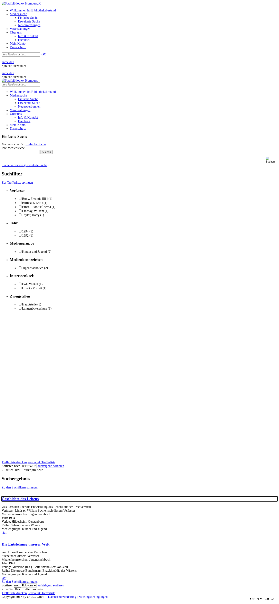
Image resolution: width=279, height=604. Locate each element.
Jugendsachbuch (32, 268)
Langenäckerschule (34, 308)
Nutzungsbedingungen (93, 596)
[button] (271, 160)
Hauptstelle (29, 304)
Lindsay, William (33, 211)
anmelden (8, 62)
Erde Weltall (30, 284)
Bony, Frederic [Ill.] (35, 198)
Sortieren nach (11, 466)
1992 (25, 235)
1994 (25, 231)
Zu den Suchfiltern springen (20, 487)
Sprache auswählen (14, 65)
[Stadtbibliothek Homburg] (20, 3)
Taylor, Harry (31, 215)
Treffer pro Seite (32, 470)
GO (43, 54)
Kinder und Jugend (34, 251)
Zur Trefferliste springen (17, 182)
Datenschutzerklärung (62, 596)
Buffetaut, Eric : (32, 202)
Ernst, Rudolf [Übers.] (36, 207)
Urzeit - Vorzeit (32, 288)
